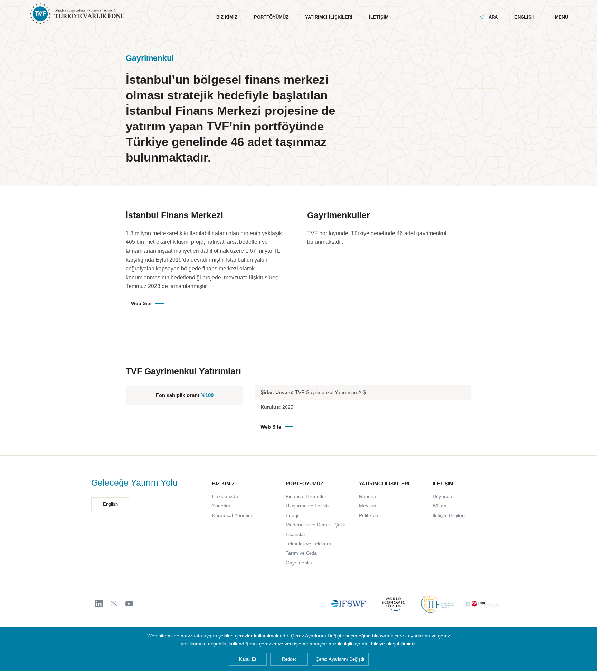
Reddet (289, 659)
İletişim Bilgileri (449, 515)
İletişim (379, 17)
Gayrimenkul (299, 563)
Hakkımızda (225, 496)
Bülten (439, 505)
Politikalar (369, 515)
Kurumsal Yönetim (232, 515)
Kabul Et (247, 659)
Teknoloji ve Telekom (308, 543)
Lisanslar (295, 534)
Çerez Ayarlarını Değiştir (340, 659)
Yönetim (221, 505)
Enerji (292, 515)
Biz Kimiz (226, 17)
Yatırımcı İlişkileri (328, 17)
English (110, 504)
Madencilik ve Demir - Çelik (315, 524)
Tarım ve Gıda (301, 553)
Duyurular (443, 496)
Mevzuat (368, 505)
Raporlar (368, 496)
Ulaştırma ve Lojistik (308, 505)
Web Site (141, 303)
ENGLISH (524, 17)
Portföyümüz (271, 17)
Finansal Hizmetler (306, 496)
